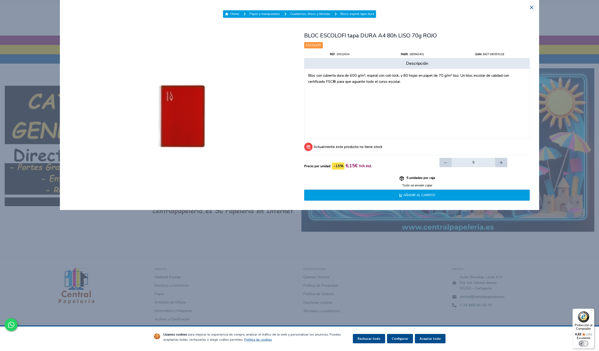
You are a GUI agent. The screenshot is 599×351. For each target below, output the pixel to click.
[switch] (583, 343)
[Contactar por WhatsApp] (11, 324)
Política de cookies (258, 339)
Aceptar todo (430, 338)
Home (234, 14)
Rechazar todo (369, 338)
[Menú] (591, 311)
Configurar (400, 338)
